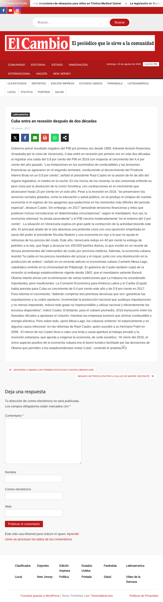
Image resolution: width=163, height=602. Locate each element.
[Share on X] (15, 138)
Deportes (39, 83)
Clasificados (17, 83)
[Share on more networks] (65, 138)
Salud (59, 91)
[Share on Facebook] (25, 138)
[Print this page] (45, 138)
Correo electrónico (18, 489)
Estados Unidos (90, 83)
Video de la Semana (133, 579)
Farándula (115, 83)
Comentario (14, 415)
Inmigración (78, 64)
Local (12, 91)
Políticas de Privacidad (144, 595)
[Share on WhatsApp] (55, 138)
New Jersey (62, 73)
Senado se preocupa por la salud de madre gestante (113, 376)
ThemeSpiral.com (102, 595)
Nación (41, 73)
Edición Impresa (62, 83)
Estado (57, 64)
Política (27, 91)
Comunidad (16, 64)
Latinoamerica (138, 83)
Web (8, 506)
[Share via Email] (35, 138)
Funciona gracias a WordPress (40, 595)
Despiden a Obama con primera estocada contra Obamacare (54, 369)
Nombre (10, 472)
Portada (44, 91)
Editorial (38, 64)
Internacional (19, 73)
